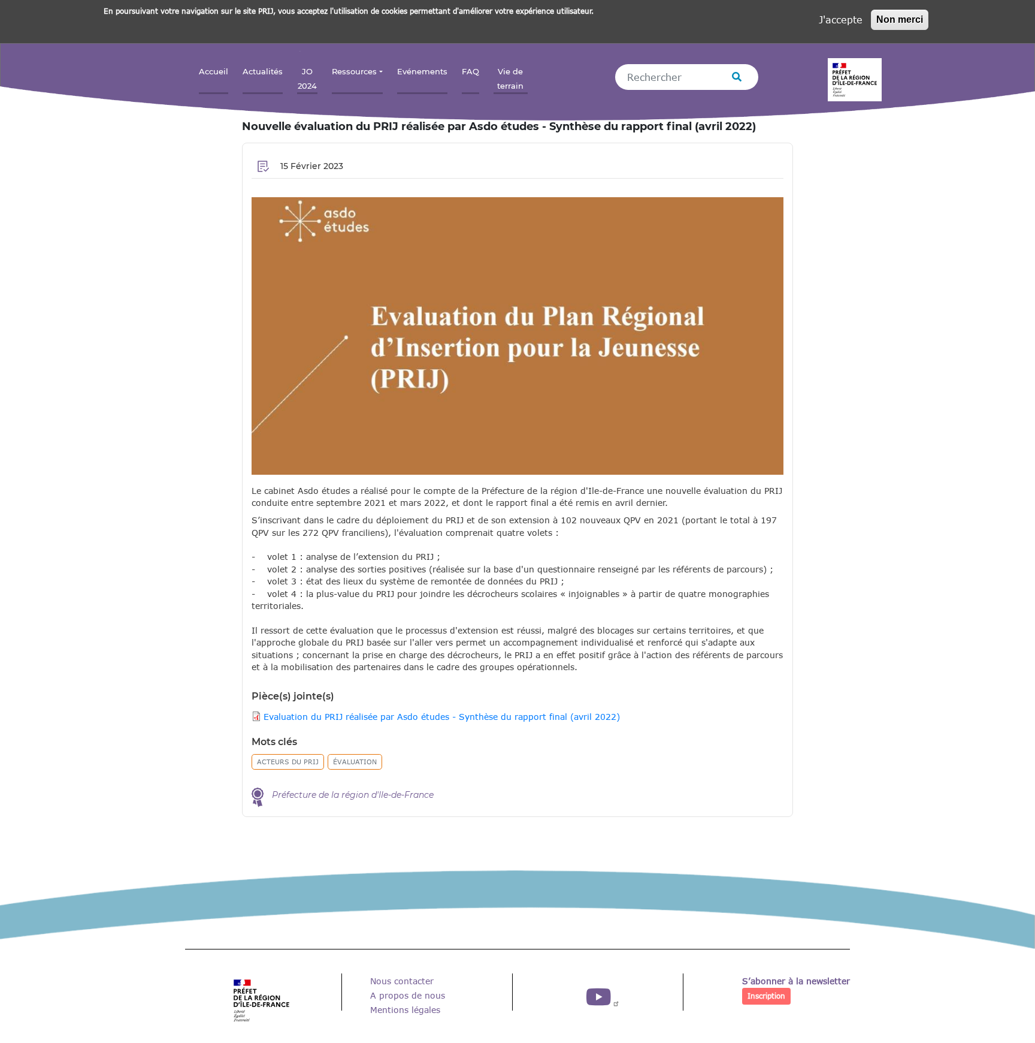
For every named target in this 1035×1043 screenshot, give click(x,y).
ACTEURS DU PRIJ (288, 761)
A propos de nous (407, 995)
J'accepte (840, 19)
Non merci (899, 19)
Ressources (354, 71)
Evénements (422, 71)
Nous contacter (402, 981)
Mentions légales (405, 1010)
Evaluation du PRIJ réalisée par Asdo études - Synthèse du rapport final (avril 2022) (442, 717)
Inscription (766, 995)
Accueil (213, 71)
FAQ (470, 71)
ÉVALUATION (355, 761)
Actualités (263, 71)
